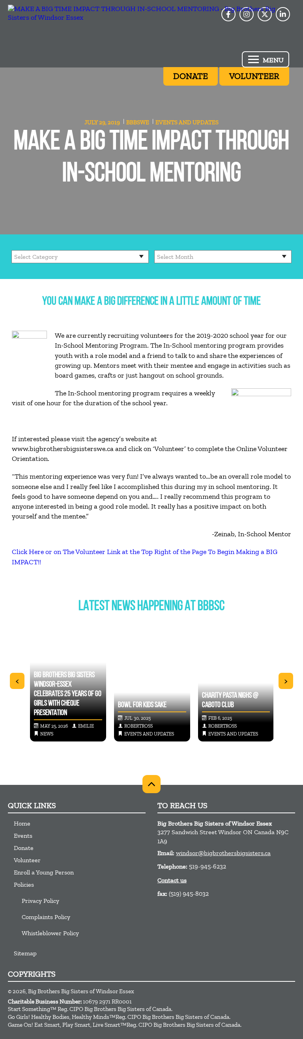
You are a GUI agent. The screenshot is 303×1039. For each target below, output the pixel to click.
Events (23, 835)
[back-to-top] (151, 784)
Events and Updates (187, 122)
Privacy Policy (40, 900)
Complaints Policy (46, 917)
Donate (24, 848)
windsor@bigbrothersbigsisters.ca (223, 853)
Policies (24, 884)
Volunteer (27, 860)
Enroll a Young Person (44, 872)
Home (22, 823)
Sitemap (25, 953)
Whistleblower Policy (50, 933)
